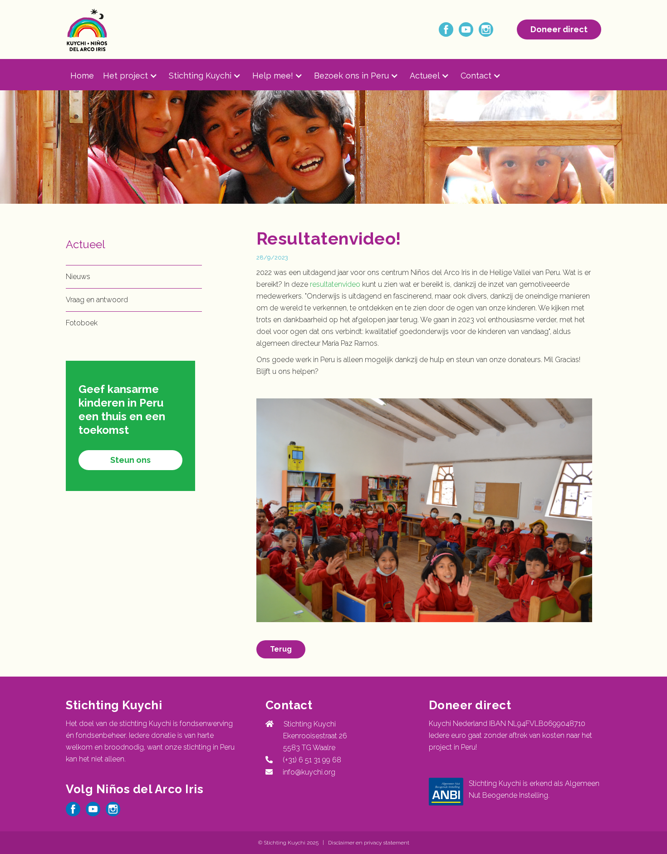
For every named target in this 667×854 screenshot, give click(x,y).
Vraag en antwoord (97, 299)
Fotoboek (82, 323)
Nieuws (78, 276)
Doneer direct (559, 29)
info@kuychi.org (309, 772)
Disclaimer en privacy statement (368, 842)
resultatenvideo (335, 284)
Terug (281, 649)
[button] (136, 75)
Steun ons (130, 460)
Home (82, 75)
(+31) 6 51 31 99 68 (310, 760)
